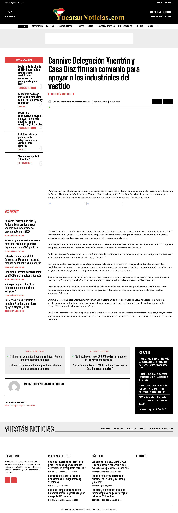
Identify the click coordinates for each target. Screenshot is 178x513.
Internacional (24, 163)
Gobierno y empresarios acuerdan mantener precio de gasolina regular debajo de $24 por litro (30, 118)
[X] (159, 101)
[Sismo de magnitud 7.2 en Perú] (10, 159)
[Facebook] (154, 101)
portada (22, 107)
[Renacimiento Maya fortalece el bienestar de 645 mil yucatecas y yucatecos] (10, 98)
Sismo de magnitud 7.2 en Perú (28, 158)
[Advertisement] (89, 38)
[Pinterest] (165, 101)
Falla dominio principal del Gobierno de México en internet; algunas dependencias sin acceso (23, 259)
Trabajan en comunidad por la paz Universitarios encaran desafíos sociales (35, 367)
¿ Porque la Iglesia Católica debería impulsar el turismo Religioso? (20, 288)
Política (22, 150)
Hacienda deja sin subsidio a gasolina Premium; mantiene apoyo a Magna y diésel (20, 303)
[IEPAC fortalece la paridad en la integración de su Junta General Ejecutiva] (10, 138)
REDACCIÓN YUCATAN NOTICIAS (75, 102)
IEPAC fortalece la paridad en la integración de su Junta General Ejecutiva (27, 140)
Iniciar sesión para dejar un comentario (20, 406)
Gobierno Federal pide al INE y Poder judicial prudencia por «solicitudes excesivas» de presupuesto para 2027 (29, 75)
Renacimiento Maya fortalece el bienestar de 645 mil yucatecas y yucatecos (30, 98)
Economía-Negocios (27, 88)
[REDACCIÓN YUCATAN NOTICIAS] (50, 101)
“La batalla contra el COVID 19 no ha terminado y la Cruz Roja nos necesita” (100, 367)
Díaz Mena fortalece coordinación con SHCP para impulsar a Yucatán (23, 273)
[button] (157, 26)
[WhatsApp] (170, 101)
